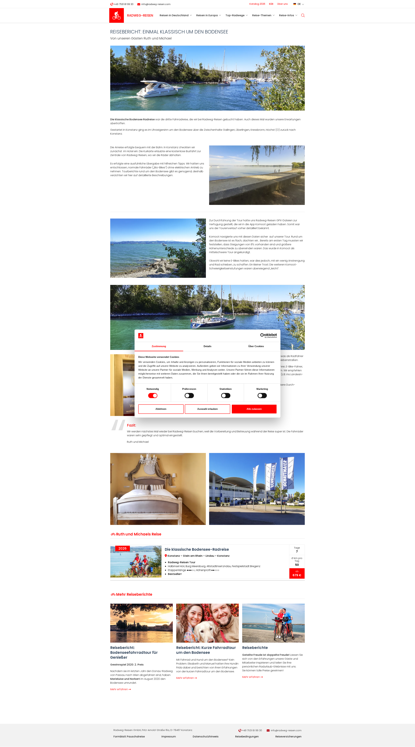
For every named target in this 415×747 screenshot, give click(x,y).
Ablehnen (160, 409)
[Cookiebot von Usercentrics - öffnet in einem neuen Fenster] (263, 335)
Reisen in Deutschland (174, 15)
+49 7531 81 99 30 (123, 4)
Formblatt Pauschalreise (129, 736)
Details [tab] (208, 346)
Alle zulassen (254, 409)
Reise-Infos (286, 15)
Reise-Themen (261, 15)
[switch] (189, 395)
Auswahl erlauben (207, 409)
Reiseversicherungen (288, 736)
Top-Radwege (234, 15)
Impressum (168, 736)
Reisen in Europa (207, 15)
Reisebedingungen (247, 736)
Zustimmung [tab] (159, 346)
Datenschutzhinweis (206, 736)
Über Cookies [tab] (256, 346)
